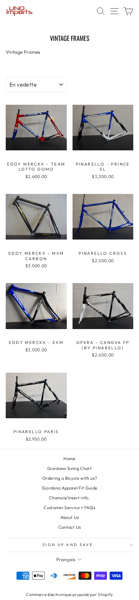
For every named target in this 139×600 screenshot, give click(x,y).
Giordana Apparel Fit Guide (70, 488)
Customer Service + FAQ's (69, 507)
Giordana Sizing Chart (69, 468)
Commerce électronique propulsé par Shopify (69, 594)
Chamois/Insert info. (69, 497)
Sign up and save (68, 544)
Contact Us (69, 527)
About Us (69, 517)
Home (69, 458)
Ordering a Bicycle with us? (69, 478)
